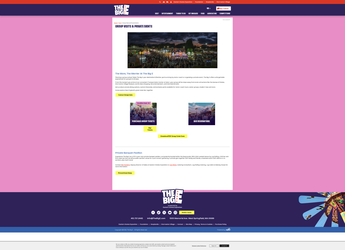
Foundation (144, 224)
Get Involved (193, 14)
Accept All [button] (224, 245)
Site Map (189, 224)
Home (115, 23)
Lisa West (173, 165)
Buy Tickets (150, 129)
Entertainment (167, 14)
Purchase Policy (220, 224)
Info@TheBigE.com (156, 218)
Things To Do (181, 14)
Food (202, 14)
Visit (157, 14)
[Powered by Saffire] (228, 229)
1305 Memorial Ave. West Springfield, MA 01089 (192, 218)
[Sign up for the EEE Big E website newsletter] (167, 2)
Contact (180, 224)
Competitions (225, 14)
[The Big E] (121, 10)
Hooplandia (155, 224)
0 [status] (209, 8)
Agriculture (212, 14)
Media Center (187, 212)
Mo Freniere (125, 165)
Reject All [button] (214, 245)
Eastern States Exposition (128, 224)
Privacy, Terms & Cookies (204, 224)
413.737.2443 (137, 218)
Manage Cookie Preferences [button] (199, 245)
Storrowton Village (168, 224)
